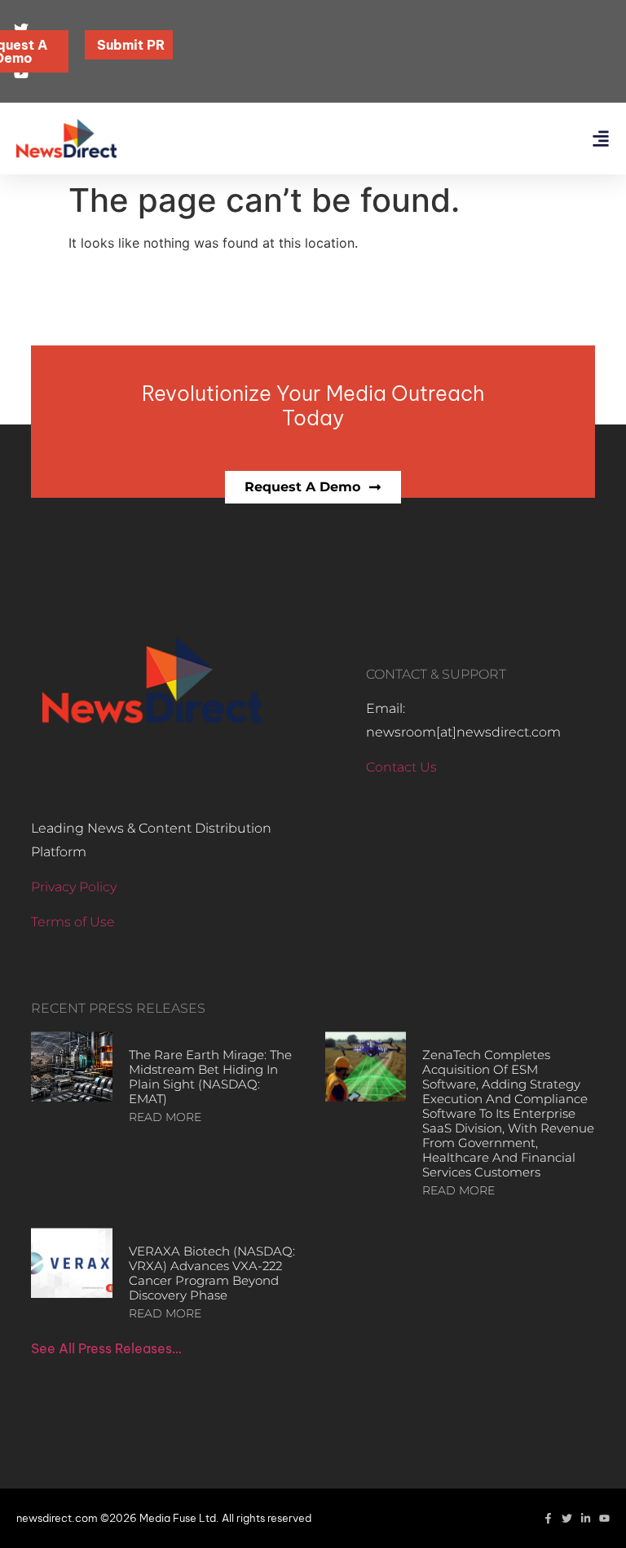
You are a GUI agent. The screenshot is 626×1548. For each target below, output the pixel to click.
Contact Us (401, 767)
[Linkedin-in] (585, 1518)
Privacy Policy (74, 887)
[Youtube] (604, 1518)
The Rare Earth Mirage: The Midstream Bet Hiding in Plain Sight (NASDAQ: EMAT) (210, 1076)
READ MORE (165, 1117)
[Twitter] (567, 1518)
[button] (600, 138)
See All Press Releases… (106, 1348)
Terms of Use (73, 922)
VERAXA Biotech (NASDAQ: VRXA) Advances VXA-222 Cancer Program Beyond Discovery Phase (212, 1273)
